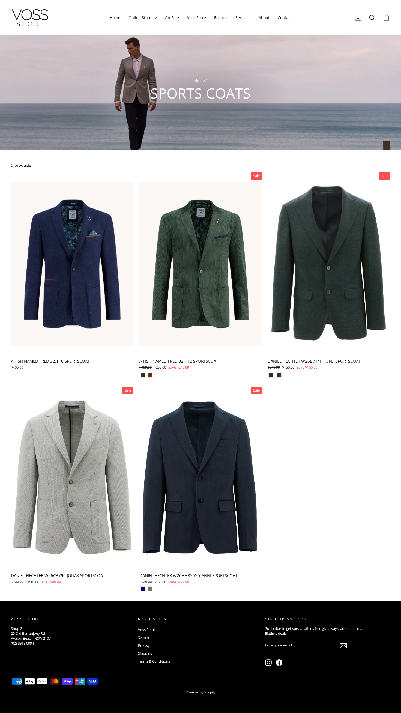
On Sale (172, 17)
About (264, 17)
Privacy (144, 645)
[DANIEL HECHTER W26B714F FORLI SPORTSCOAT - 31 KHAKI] (278, 374)
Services (242, 17)
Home (115, 17)
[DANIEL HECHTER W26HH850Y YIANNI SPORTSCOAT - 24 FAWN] (150, 589)
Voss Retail (146, 629)
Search (143, 637)
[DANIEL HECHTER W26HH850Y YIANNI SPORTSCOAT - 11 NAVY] (143, 589)
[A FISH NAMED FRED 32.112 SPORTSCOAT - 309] (143, 374)
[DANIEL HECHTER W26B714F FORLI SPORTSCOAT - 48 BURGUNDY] (271, 374)
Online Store (140, 17)
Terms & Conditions (154, 661)
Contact (285, 17)
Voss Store (196, 17)
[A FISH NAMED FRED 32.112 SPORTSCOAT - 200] (150, 374)
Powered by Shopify (201, 692)
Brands (220, 17)
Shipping (145, 653)
